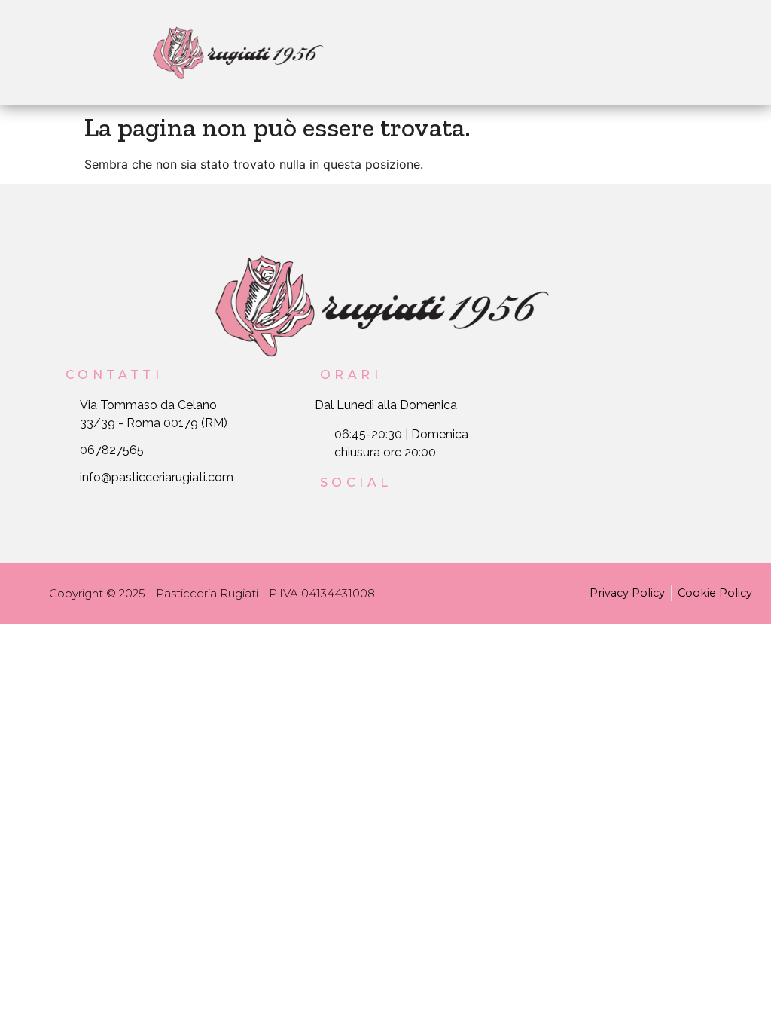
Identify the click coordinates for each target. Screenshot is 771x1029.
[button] (534, 52)
